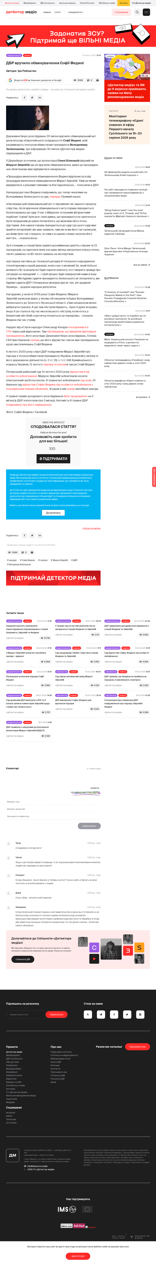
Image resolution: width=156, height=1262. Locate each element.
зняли (71, 389)
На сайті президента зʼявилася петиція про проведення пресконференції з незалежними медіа (125, 192)
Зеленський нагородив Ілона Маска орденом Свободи (124, 232)
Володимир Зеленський (19, 564)
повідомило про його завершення (28, 405)
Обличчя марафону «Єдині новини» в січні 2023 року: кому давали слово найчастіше (124, 383)
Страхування (121, 12)
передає (55, 196)
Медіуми (10, 1102)
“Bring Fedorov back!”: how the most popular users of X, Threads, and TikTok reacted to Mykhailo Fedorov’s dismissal (125, 213)
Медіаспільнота (14, 55)
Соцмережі (14, 1107)
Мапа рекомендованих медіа (21, 1095)
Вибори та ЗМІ (13, 1082)
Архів (53, 1082)
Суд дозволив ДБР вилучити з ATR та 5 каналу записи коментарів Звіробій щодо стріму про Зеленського (28, 703)
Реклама (55, 1065)
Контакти (55, 1068)
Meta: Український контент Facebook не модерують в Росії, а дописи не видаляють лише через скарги (126, 342)
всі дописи (141, 397)
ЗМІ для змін (12, 1062)
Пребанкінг (12, 1065)
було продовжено (75, 396)
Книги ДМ (56, 1062)
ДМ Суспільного (47, 3)
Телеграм (11, 1119)
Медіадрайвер (13, 1068)
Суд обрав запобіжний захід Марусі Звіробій (74, 678)
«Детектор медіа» (91, 528)
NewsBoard (11, 1072)
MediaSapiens (30, 3)
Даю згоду (78, 1256)
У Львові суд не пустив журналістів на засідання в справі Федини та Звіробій (75, 627)
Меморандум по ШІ (60, 1058)
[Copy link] (40, 98)
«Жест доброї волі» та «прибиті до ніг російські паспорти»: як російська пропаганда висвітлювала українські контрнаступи (125, 320)
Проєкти (12, 1047)
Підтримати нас (59, 1072)
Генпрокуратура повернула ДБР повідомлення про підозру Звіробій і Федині (123, 703)
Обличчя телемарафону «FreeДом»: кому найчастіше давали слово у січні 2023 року (127, 363)
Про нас (56, 1047)
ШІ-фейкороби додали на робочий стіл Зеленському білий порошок (126, 174)
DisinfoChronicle (87, 3)
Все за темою (140, 264)
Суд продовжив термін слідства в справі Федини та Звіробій (76, 654)
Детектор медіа (12, 3)
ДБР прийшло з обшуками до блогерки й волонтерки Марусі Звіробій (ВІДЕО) (27, 729)
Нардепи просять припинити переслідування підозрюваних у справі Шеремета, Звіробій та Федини (27, 629)
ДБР (75, 560)
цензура (12, 560)
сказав (34, 340)
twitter (9, 1116)
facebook (10, 1112)
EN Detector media (107, 3)
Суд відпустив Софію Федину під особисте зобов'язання (126, 654)
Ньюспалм (11, 1099)
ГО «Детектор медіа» (141, 3)
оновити (94, 788)
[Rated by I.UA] (90, 1227)
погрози (43, 560)
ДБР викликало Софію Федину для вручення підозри (73, 702)
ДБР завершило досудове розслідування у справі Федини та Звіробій (126, 627)
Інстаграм (11, 1122)
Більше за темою (113, 158)
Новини (47, 12)
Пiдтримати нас (137, 1046)
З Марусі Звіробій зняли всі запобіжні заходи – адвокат (26, 654)
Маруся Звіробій (60, 560)
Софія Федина (28, 560)
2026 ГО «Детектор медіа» (41, 1169)
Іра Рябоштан (27, 71)
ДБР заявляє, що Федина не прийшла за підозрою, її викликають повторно (125, 678)
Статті (58, 12)
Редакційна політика (61, 1052)
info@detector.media (37, 1166)
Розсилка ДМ (58, 1078)
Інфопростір (61, 672)
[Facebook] (24, 98)
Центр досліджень (67, 3)
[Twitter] (32, 98)
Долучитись (53, 512)
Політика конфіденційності (64, 1055)
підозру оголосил (54, 364)
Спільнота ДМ (23, 959)
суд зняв (85, 380)
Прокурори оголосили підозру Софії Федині (25, 678)
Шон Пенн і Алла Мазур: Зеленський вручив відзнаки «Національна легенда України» (126, 251)
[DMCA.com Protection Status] (66, 1227)
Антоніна (124, 3)
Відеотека (11, 1078)
